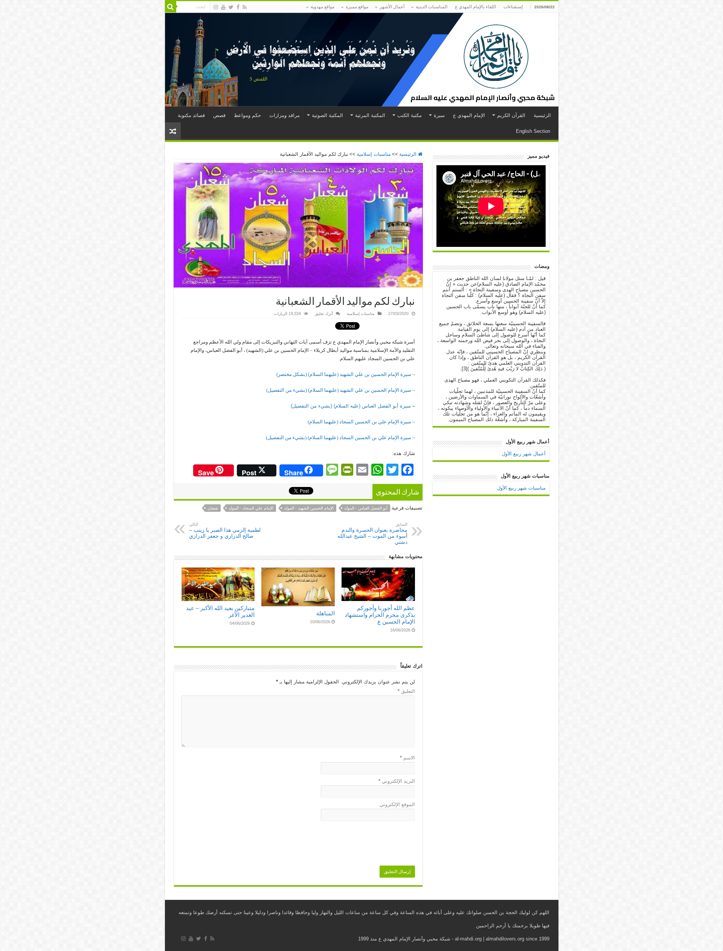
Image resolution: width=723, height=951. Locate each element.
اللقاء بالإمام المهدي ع (475, 6)
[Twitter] (231, 7)
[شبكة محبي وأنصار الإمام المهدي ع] (361, 60)
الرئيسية (542, 115)
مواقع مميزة (357, 6)
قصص (219, 115)
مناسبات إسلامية (374, 154)
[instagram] (216, 7)
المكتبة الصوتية (327, 115)
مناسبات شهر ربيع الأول (521, 488)
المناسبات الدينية (431, 6)
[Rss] (244, 7)
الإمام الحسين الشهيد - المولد (309, 508)
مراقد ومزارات (284, 115)
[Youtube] (223, 7)
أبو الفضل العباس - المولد (365, 508)
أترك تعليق (324, 313)
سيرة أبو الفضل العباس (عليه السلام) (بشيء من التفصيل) (351, 406)
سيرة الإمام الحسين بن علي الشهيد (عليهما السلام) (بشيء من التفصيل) (338, 390)
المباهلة (325, 613)
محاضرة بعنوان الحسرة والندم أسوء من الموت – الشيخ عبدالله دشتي (372, 533)
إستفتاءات (513, 6)
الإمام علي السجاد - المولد (251, 508)
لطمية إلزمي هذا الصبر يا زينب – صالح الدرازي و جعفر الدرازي (225, 530)
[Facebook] (238, 7)
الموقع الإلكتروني (397, 804)
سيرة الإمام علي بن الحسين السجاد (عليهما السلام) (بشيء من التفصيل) (338, 437)
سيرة (439, 115)
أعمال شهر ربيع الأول (524, 453)
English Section (533, 131)
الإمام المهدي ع (469, 115)
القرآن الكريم (511, 115)
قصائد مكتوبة (191, 115)
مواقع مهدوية (322, 6)
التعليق (406, 691)
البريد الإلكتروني (396, 781)
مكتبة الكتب (409, 115)
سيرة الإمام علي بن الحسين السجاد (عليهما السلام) (359, 422)
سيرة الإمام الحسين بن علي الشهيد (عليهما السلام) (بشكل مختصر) (343, 374)
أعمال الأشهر (392, 6)
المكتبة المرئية (370, 115)
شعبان (212, 508)
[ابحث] (170, 6)
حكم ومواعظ (247, 115)
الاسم (407, 758)
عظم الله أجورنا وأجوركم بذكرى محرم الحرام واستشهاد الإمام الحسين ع (380, 615)
